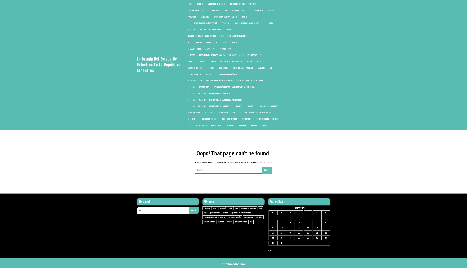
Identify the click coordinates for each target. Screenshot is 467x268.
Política (239, 106)
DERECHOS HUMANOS (209, 222)
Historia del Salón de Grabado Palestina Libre (220, 29)
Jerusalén (223, 208)
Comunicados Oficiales (197, 10)
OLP (271, 68)
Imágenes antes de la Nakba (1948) (203, 42)
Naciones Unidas (195, 68)
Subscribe (246, 119)
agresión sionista (215, 213)
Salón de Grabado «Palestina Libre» (255, 113)
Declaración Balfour (241, 222)
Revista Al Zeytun (227, 113)
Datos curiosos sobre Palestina (264, 10)
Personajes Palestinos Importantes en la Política (209, 106)
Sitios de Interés (229, 119)
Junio (234, 42)
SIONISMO (229, 222)
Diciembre (192, 17)
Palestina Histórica (228, 74)
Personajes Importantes (198, 87)
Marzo (249, 61)
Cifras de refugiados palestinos (244, 4)
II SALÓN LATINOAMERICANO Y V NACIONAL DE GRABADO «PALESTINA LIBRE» (217, 36)
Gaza (236, 208)
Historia (191, 29)
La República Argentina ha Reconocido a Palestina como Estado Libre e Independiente (225, 55)
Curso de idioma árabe (235, 10)
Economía (221, 222)
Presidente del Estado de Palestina (214, 217)
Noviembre (223, 68)
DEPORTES (259, 217)
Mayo (259, 61)
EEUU (205, 213)
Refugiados (210, 113)
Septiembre (192, 119)
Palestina (210, 74)
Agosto (200, 4)
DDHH (260, 208)
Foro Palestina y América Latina (248, 23)
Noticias (210, 68)
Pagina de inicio (194, 74)
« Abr (270, 250)
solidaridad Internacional (248, 208)
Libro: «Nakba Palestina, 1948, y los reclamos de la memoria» (215, 61)
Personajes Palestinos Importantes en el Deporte (235, 87)
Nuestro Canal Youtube (243, 68)
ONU (230, 208)
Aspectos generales (216, 4)
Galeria (269, 23)
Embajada (205, 17)
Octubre (261, 68)
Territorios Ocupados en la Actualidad (205, 125)
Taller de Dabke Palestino (267, 119)
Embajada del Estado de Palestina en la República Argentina (159, 65)
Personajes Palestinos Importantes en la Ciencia (209, 93)
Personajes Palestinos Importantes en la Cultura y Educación (215, 100)
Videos (254, 125)
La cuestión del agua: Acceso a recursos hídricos (209, 49)
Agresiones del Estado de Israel (241, 213)
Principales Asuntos (269, 106)
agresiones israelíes (235, 217)
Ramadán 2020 (194, 113)
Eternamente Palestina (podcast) (202, 23)
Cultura (215, 208)
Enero (244, 17)
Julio (224, 42)
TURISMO (230, 125)
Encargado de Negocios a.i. (225, 17)
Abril (190, 4)
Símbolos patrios (209, 119)
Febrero (225, 23)
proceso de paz (248, 217)
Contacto (216, 10)
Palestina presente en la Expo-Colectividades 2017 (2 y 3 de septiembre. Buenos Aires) (225, 81)
